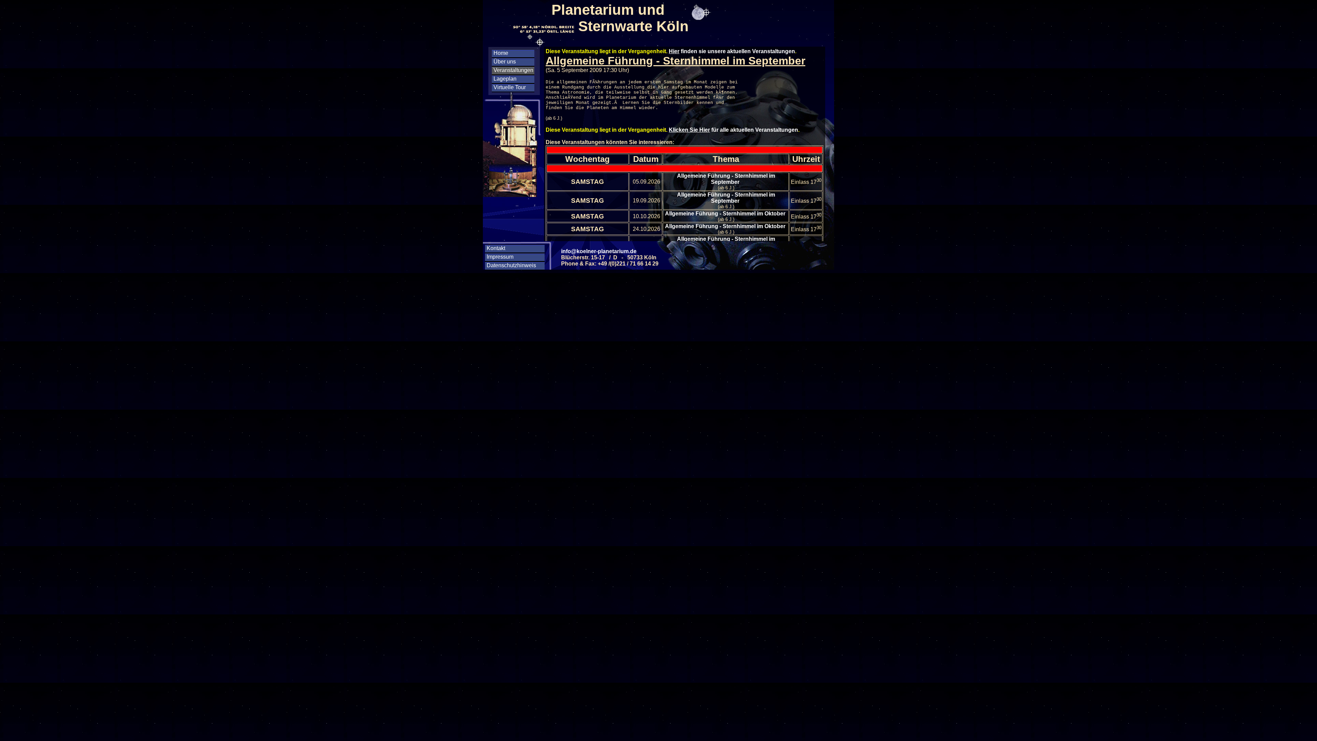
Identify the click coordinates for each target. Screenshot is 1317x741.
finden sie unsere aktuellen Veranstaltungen (732, 51)
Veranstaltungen (513, 70)
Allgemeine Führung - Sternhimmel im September (726, 179)
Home (501, 53)
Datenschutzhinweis (511, 265)
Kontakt (496, 248)
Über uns (505, 61)
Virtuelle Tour (510, 87)
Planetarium (621, 97)
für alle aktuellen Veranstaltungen (733, 130)
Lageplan (505, 79)
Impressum (500, 257)
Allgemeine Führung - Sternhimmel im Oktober (726, 213)
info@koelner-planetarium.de (599, 251)
